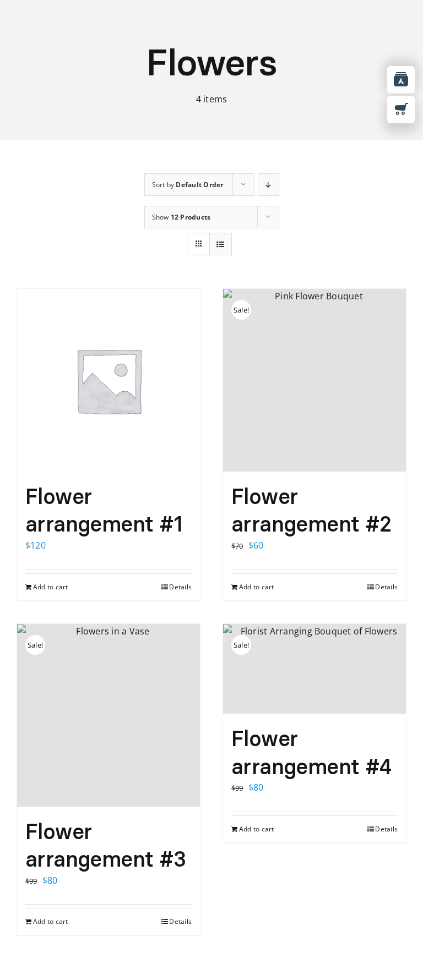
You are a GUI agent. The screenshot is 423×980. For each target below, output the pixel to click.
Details (180, 587)
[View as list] (220, 244)
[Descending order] (268, 184)
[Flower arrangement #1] (108, 380)
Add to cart (50, 587)
